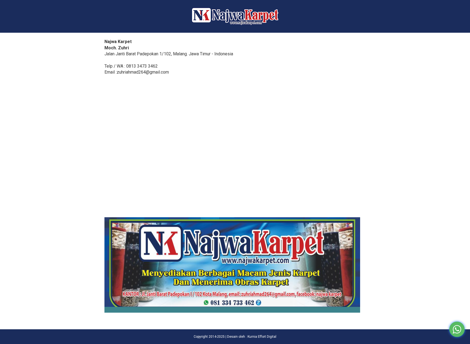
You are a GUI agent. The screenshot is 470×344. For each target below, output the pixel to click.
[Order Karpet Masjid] (232, 311)
